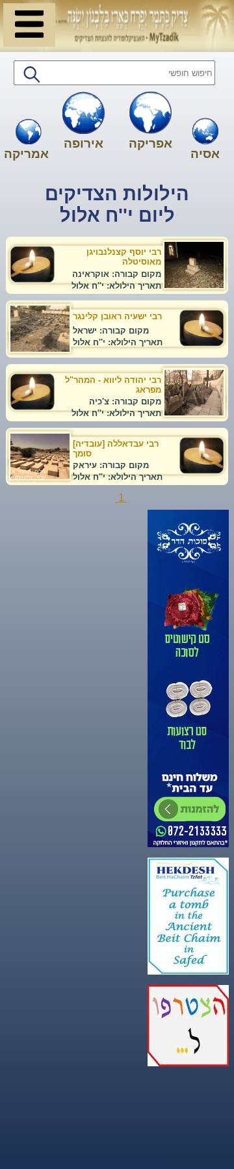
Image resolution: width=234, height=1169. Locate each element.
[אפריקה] (150, 114)
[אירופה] (83, 114)
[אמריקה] (28, 133)
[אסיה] (205, 132)
